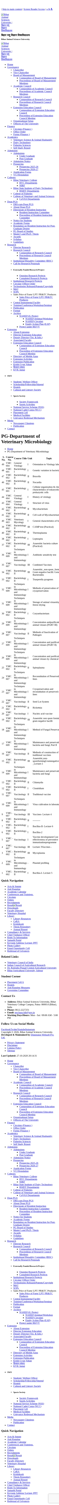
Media (10, 420)
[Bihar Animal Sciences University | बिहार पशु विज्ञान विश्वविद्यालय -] (6, 30)
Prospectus (18, 164)
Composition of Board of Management (37, 78)
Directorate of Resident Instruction (29, 209)
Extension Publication (23, 361)
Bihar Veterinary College (25, 180)
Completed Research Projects (33, 278)
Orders (10, 900)
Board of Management (24, 75)
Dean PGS (12, 201)
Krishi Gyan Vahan (22, 364)
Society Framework (28, 401)
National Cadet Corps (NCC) (27, 410)
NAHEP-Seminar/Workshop (39, 318)
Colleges (11, 177)
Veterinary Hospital (16, 913)
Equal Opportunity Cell (18, 948)
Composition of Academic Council (35, 88)
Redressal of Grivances (18, 951)
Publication (18, 308)
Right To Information (17, 937)
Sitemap (11, 1050)
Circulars (11, 897)
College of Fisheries (22, 193)
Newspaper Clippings (23, 423)
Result (10, 905)
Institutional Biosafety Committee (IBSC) (33, 261)
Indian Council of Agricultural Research (26, 965)
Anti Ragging (13, 889)
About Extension (21, 332)
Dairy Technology (22, 142)
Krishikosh (18, 924)
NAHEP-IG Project (28, 316)
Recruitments (13, 902)
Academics (12, 137)
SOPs (16, 292)
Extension (12, 329)
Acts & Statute (14, 886)
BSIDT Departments (29, 191)
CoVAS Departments (29, 199)
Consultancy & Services (18, 932)
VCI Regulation (21, 174)
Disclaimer (12, 1045)
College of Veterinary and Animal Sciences (33, 196)
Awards (17, 236)
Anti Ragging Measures (18, 987)
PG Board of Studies (23, 231)
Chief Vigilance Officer (18, 935)
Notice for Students (22, 220)
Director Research (22, 247)
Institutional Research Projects (27, 281)
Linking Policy (14, 1048)
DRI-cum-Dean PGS (23, 204)
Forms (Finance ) (21, 134)
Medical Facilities (21, 415)
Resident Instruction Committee (34, 212)
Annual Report (20, 929)
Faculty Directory (15, 910)
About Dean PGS (21, 207)
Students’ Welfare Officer (25, 381)
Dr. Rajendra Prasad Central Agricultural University (32, 968)
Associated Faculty (22, 340)
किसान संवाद (19, 367)
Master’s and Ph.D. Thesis (26, 234)
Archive (17, 313)
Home (10, 64)
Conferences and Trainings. (20, 894)
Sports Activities (27, 404)
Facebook (6, 1029)
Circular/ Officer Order (24, 283)
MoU (15, 289)
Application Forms (22, 172)
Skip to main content (12, 9)
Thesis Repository (22, 926)
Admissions (19, 153)
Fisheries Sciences (22, 145)
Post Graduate (26, 158)
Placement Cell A (15, 982)
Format (16, 310)
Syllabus (17, 239)
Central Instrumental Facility (26, 302)
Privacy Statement (16, 1042)
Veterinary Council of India (20, 962)
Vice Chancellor (21, 72)
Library (10, 916)
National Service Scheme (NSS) (28, 407)
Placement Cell (20, 412)
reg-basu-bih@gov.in (25, 1012)
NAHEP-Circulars (34, 321)
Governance (13, 67)
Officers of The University (26, 123)
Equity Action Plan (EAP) (37, 324)
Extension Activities (22, 359)
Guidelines (18, 242)
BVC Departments (28, 183)
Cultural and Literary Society (27, 390)
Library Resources (22, 918)
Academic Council (22, 86)
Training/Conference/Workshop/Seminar (32, 305)
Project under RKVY (29, 326)
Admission (12, 150)
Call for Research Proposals (26, 263)
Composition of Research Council (35, 99)
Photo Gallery (14, 945)
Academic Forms (21, 223)
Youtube (21, 1029)
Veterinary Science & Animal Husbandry (32, 140)
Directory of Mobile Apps (25, 356)
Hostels (16, 387)
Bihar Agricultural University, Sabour (25, 970)
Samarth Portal (14, 940)
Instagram (30, 1029)
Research (11, 244)
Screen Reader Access (34, 9)
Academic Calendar (16, 892)
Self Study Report (21, 148)
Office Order (19, 131)
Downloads (12, 908)
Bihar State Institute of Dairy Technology (33, 188)
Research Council (21, 96)
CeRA (16, 921)
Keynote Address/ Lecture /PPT (22, 943)
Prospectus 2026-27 (28, 169)
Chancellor (18, 70)
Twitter (14, 1029)
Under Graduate (27, 156)
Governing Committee (18, 990)
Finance (11, 126)
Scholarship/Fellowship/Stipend (28, 384)
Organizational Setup (23, 121)
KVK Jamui (19, 370)
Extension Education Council (27, 107)
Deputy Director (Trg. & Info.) (28, 337)
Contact (11, 428)
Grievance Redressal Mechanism (29, 418)
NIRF (22, 185)
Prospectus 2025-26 (28, 166)
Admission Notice (22, 161)
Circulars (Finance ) (22, 129)
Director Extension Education (27, 335)
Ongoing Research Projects (32, 275)
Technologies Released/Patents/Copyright (33, 286)
